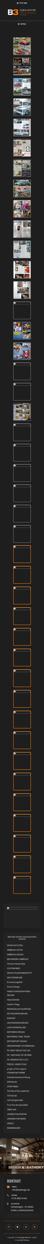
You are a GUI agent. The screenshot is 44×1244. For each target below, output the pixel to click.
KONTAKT (11, 1018)
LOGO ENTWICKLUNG (16, 1027)
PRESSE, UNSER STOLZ (17, 1064)
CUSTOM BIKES (13, 968)
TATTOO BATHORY (15, 1100)
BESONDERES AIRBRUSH (17, 959)
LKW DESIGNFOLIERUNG (17, 1023)
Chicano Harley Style (16, 963)
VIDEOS (10, 1123)
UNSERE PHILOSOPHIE (17, 1114)
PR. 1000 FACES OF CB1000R (19, 1055)
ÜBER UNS (11, 1109)
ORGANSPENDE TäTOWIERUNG (20, 1046)
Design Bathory (25, 1237)
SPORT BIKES (12, 1086)
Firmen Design (13, 986)
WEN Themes (24, 1240)
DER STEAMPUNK (14, 977)
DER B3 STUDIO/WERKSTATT (19, 973)
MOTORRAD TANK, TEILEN (18, 1036)
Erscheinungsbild (14, 982)
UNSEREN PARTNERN (16, 1118)
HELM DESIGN (13, 999)
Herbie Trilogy (13, 1004)
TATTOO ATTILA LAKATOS (18, 1091)
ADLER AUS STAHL (15, 945)
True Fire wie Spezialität (17, 1105)
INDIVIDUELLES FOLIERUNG (19, 1009)
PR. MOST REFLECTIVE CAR (18, 1050)
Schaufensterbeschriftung (18, 1077)
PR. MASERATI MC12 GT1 (18, 1059)
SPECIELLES (12, 1082)
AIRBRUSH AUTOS (15, 950)
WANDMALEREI (13, 1128)
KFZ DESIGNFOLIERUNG (17, 1013)
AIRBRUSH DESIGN (15, 954)
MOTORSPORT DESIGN (17, 1041)
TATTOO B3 (12, 1095)
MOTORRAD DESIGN (16, 1032)
